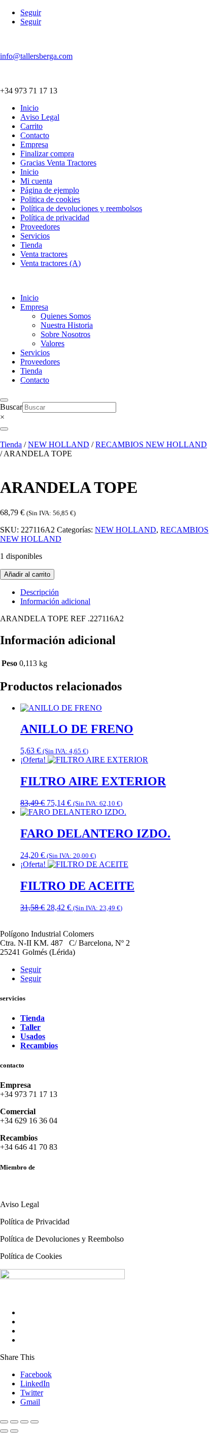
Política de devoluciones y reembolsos (81, 208)
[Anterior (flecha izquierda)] (4, 1430)
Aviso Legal (39, 117)
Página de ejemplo (49, 190)
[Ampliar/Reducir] (4, 1421)
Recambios (39, 1045)
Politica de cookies (50, 199)
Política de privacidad (54, 217)
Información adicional (55, 601)
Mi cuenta (36, 181)
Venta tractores (43, 254)
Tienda (31, 245)
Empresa (34, 144)
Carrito (31, 126)
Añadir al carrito (27, 574)
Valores (52, 343)
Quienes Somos (66, 316)
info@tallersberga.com (36, 56)
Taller (30, 1027)
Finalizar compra (47, 153)
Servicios (35, 235)
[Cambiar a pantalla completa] (14, 1421)
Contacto (34, 135)
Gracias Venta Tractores (58, 162)
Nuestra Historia (67, 325)
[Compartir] (24, 1421)
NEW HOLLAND (58, 444)
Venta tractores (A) (50, 263)
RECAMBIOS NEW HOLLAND (151, 444)
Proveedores (40, 226)
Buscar (11, 407)
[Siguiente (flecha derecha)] (14, 1430)
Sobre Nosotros (65, 334)
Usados (32, 1036)
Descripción (39, 592)
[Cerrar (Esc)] (34, 1421)
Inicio (29, 108)
